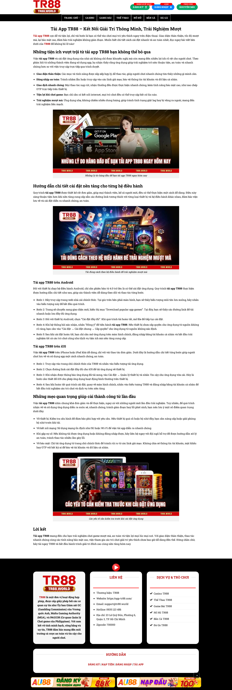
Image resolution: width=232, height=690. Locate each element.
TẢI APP (138, 664)
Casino (89, 17)
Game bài (105, 17)
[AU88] (73, 682)
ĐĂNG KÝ (94, 664)
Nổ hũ (137, 17)
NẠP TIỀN (108, 664)
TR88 (42, 597)
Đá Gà (164, 17)
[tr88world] (49, 7)
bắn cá (150, 17)
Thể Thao (122, 17)
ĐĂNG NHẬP (123, 664)
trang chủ (71, 17)
